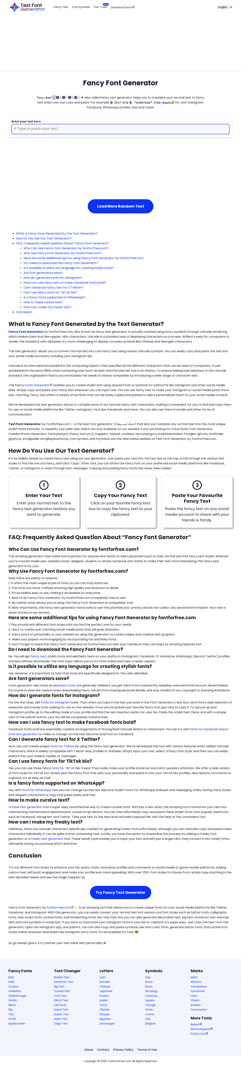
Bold (11, 977)
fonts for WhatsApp (36, 790)
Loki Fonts (60, 1005)
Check (195, 1000)
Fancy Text (61, 7)
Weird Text (61, 1009)
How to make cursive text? (43, 302)
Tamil (103, 1005)
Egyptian (105, 1019)
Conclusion (24, 312)
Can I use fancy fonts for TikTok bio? (50, 292)
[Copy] (72, 181)
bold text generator (23, 734)
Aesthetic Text (63, 982)
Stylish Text (61, 1014)
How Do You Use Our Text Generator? (43, 238)
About (88, 1050)
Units (194, 996)
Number (105, 982)
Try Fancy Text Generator (120, 892)
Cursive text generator (25, 807)
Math (194, 977)
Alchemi (196, 982)
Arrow (149, 982)
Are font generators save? (43, 273)
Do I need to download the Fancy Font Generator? (61, 263)
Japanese (106, 991)
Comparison (199, 986)
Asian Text (61, 1019)
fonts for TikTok (63, 768)
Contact (103, 1050)
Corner (149, 1014)
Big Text (59, 986)
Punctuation (199, 1009)
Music (149, 986)
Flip (10, 1009)
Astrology (151, 991)
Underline (14, 991)
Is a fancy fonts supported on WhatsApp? (54, 297)
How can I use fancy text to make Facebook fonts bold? (65, 282)
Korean (104, 996)
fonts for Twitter (62, 746)
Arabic (104, 1000)
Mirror (12, 1005)
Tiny (11, 1014)
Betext (195, 1024)
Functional (197, 991)
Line (147, 1019)
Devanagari (107, 1023)
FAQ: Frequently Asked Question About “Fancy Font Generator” (62, 243)
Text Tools (100, 7)
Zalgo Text (61, 1023)
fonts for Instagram (55, 702)
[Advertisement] (120, 45)
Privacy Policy (123, 1050)
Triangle (150, 1005)
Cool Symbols (81, 7)
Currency (151, 996)
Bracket (196, 1005)
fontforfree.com (59, 907)
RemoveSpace (200, 1029)
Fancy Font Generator (25, 332)
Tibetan (105, 1009)
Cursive (13, 986)
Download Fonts (121, 7)
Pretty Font (198, 1034)
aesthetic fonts (64, 685)
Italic (11, 982)
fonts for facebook (204, 729)
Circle (149, 1009)
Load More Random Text (120, 206)
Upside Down (16, 1023)
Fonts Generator (37, 385)
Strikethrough (17, 996)
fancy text (38, 656)
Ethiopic (105, 1014)
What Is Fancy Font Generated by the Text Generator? (57, 233)
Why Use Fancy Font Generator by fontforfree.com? (62, 253)
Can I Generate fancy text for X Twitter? (53, 287)
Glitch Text (61, 1000)
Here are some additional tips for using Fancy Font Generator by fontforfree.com (84, 258)
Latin (103, 977)
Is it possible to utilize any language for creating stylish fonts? (69, 268)
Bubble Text (61, 977)
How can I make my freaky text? (47, 307)
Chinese (105, 986)
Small (12, 1019)
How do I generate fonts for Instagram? (53, 278)
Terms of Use (147, 1050)
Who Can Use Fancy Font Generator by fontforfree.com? (66, 248)
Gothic (12, 1000)
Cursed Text (62, 991)
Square (149, 1000)
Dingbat (150, 1023)
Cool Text (60, 996)
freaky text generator (47, 839)
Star (147, 977)
